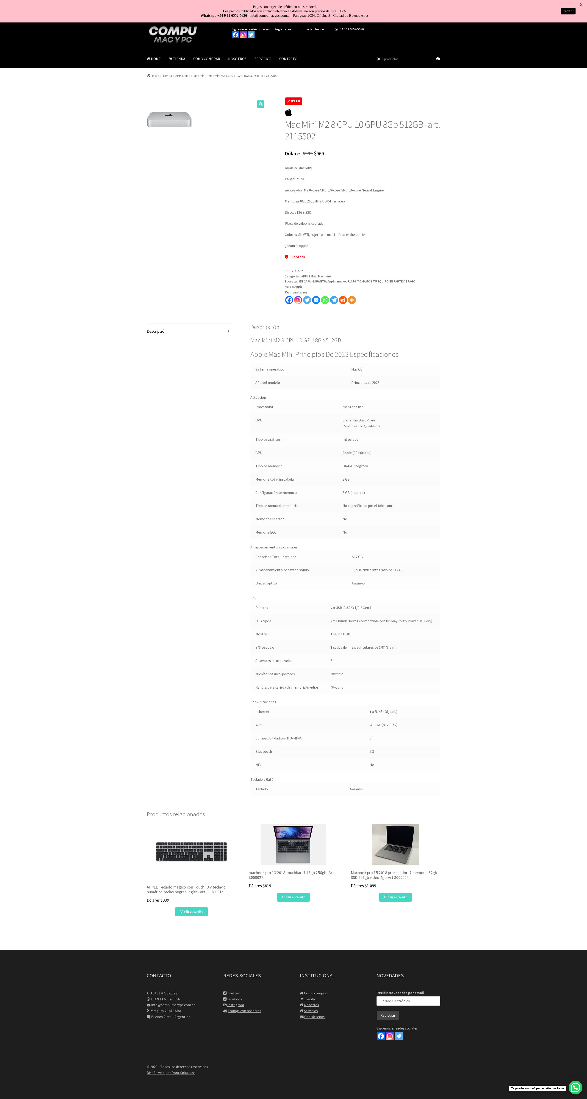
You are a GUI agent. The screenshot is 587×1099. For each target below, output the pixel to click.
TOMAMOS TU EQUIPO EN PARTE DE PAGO (386, 281)
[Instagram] (243, 34)
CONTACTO (288, 58)
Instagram (235, 1004)
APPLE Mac (182, 76)
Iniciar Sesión (314, 29)
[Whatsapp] (325, 300)
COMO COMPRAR (206, 58)
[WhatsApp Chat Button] (575, 1087)
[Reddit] (343, 300)
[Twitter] (251, 34)
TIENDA (178, 58)
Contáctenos (314, 1016)
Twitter (233, 993)
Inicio (155, 76)
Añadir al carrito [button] (191, 911)
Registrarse (282, 29)
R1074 (351, 281)
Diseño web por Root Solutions (171, 1072)
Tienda (167, 76)
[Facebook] (235, 34)
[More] (352, 300)
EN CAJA (305, 281)
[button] (260, 104)
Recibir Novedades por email (400, 992)
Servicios (311, 1010)
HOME (155, 58)
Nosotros (311, 1004)
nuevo (341, 281)
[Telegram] (334, 300)
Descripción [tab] (156, 331)
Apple (298, 287)
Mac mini (199, 76)
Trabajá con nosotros (244, 1010)
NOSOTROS (237, 58)
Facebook (234, 999)
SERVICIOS (263, 58)
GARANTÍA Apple (323, 281)
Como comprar (316, 993)
